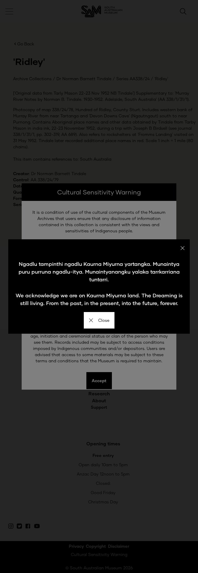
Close (103, 320)
